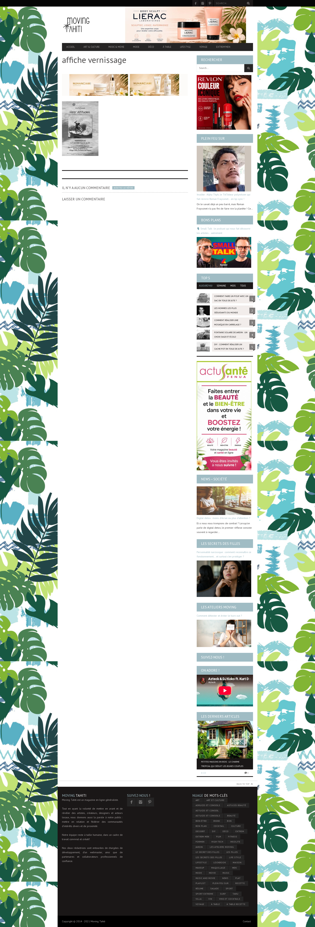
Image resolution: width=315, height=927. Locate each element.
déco (226, 831)
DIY (214, 831)
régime (200, 888)
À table (167, 46)
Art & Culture (91, 46)
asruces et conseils (208, 805)
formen (200, 841)
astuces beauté (236, 805)
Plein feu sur (213, 138)
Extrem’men (223, 46)
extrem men (202, 836)
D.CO (203, 772)
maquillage (218, 867)
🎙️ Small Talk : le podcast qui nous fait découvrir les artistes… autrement (223, 231)
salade (214, 888)
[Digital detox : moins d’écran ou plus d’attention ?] (224, 500)
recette (240, 883)
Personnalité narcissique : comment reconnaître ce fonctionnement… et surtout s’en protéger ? (224, 554)
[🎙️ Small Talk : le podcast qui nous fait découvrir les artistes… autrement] (224, 252)
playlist (201, 883)
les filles (232, 852)
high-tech (217, 841)
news (225, 878)
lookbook (219, 862)
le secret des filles (207, 852)
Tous (243, 285)
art (198, 800)
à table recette (236, 904)
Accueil (70, 46)
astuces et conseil (207, 810)
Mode (136, 46)
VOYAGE (200, 904)
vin (210, 898)
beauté (231, 815)
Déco (151, 46)
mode (199, 872)
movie (212, 872)
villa (199, 898)
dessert (200, 831)
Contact (247, 921)
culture (236, 826)
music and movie (205, 878)
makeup (200, 867)
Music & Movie (116, 46)
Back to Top (243, 784)
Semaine (221, 285)
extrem (240, 831)
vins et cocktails (229, 898)
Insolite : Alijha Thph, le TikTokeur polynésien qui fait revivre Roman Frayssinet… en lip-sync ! (223, 197)
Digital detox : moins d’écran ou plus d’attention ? (223, 518)
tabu (235, 893)
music (226, 872)
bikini (216, 821)
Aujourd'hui (205, 285)
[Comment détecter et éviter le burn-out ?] (224, 633)
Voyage (203, 46)
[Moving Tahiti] (90, 24)
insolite (235, 841)
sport (229, 888)
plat (238, 878)
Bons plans (211, 220)
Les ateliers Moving (218, 607)
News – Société (214, 479)
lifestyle (201, 862)
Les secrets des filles (220, 543)
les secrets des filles (209, 857)
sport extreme (204, 893)
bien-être (201, 821)
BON (229, 821)
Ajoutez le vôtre (123, 188)
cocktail (219, 826)
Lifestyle (185, 46)
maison (237, 862)
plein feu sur (221, 883)
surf (223, 893)
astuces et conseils (208, 815)
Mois (233, 285)
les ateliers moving (222, 847)
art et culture (215, 800)
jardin (199, 847)
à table (215, 904)
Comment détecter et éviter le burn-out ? (219, 615)
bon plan (201, 826)
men (234, 867)
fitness (232, 836)
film (218, 836)
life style (235, 857)
